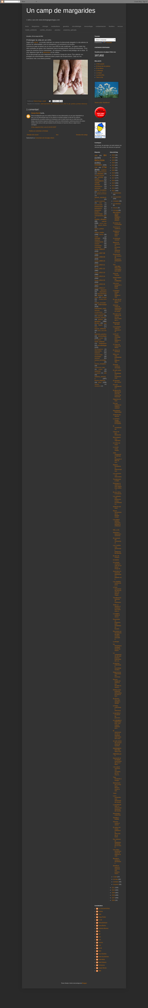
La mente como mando (116, 448)
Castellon (104, 170)
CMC (96, 167)
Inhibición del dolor (117, 507)
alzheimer (97, 188)
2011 (113, 887)
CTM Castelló (100, 64)
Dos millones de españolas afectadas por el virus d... (117, 843)
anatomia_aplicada (69, 30)
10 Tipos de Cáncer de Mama (117, 346)
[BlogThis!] (55, 101)
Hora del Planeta (116, 274)
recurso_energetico (100, 364)
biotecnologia (99, 214)
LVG (99, 945)
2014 (113, 185)
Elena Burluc (102, 925)
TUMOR (97, 183)
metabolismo (55, 26)
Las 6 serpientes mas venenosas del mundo (117, 799)
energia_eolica (103, 299)
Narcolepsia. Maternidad (117, 411)
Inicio (27, 26)
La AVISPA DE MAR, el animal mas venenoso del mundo (117, 808)
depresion (104, 290)
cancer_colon (103, 223)
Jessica (100, 942)
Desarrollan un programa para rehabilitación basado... (117, 624)
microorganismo (99, 349)
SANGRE (100, 177)
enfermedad (102, 304)
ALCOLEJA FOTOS (104, 908)
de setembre (117, 203)
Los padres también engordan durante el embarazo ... (117, 523)
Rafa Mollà (101, 959)
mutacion (97, 353)
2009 (113, 892)
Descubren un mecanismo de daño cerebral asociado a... (117, 635)
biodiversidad (99, 206)
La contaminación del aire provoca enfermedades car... (117, 657)
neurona (97, 358)
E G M (100, 920)
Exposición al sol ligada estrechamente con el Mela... (117, 761)
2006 (113, 900)
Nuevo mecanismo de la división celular (117, 514)
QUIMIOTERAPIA (99, 175)
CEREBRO (98, 165)
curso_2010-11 (100, 265)
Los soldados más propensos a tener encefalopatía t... (117, 500)
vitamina (97, 384)
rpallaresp (98, 371)
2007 (113, 898)
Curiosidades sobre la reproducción (117, 329)
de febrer (116, 882)
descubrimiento (102, 293)
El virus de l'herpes (116, 556)
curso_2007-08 (100, 253)
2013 (113, 188)
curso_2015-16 (100, 284)
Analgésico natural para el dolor (116, 233)
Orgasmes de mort (117, 399)
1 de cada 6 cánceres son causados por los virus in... (116, 771)
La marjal (99, 73)
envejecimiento (98, 312)
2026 (113, 155)
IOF (99, 934)
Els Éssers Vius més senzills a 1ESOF (116, 701)
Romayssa (101, 965)
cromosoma (56, 103)
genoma (97, 323)
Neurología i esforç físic (117, 814)
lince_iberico (98, 339)
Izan (99, 937)
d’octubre (116, 201)
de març (115, 879)
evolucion (100, 316)
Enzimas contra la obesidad (116, 366)
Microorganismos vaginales (117, 439)
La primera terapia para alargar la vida (116, 294)
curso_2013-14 (100, 276)
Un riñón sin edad (116, 443)
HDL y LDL (116, 530)
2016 (113, 180)
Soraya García (35, 113)
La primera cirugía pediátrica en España (117, 421)
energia (104, 297)
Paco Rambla (102, 954)
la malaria (116, 560)
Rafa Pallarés (102, 962)
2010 (113, 890)
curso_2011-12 (64, 103)
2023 (113, 162)
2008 (113, 895)
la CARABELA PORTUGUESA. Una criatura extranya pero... (117, 724)
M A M (100, 948)
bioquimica (35, 26)
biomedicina (98, 208)
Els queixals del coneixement (117, 540)
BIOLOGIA (100, 160)
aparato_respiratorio (100, 201)
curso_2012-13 (100, 272)
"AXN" (115, 793)
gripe (105, 323)
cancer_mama (102, 225)
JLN (99, 939)
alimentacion (98, 186)
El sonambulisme (117, 427)
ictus (96, 327)
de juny (115, 208)
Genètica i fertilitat (116, 818)
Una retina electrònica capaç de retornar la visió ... (117, 853)
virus (99, 382)
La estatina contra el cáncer (116, 615)
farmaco (100, 319)
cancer (104, 221)
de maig (115, 210)
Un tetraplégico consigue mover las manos (117, 647)
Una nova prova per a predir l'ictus (117, 286)
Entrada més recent (32, 135)
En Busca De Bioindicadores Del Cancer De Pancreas (117, 393)
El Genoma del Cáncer (117, 381)
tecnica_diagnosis (100, 380)
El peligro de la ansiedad (117, 223)
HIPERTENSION (102, 172)
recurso (120, 26)
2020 (113, 170)
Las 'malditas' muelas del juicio (117, 583)
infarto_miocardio (102, 330)
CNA (99, 914)
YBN (99, 971)
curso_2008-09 (100, 257)
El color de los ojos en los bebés (117, 301)
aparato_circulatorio (100, 190)
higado (100, 325)
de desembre (117, 193)
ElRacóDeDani (102, 922)
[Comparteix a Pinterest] (62, 101)
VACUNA (97, 184)
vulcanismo (98, 386)
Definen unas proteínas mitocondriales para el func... (117, 693)
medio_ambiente (31, 30)
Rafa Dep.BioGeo (103, 956)
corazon (97, 244)
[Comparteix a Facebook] (60, 101)
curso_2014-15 (100, 280)
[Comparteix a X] (57, 101)
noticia (36, 42)
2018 (113, 175)
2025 (113, 157)
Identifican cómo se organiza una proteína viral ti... (116, 869)
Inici (57, 135)
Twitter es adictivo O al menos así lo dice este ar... (117, 608)
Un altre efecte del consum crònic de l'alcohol (117, 743)
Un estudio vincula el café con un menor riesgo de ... (117, 566)
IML (99, 931)
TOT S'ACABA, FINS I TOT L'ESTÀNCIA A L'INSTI (117, 268)
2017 (113, 178)
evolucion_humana (100, 317)
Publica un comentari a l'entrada (38, 131)
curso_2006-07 (100, 249)
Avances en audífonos (116, 227)
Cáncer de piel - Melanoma (117, 433)
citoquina (97, 240)
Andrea (100, 911)
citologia (45, 26)
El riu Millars (99, 68)
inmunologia (88, 26)
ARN (96, 155)
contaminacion (101, 26)
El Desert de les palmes (103, 66)
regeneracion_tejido (100, 367)
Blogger (84, 983)
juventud (78, 103)
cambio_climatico (46, 30)
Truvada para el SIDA (117, 480)
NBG (99, 951)
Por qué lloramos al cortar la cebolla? (117, 406)
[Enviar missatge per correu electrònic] (49, 101)
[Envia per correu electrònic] (53, 101)
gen (70, 103)
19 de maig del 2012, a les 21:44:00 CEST (43, 127)
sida (105, 373)
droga (96, 297)
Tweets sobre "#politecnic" (102, 102)
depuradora (103, 292)
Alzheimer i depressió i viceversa (117, 534)
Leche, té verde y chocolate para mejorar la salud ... (117, 338)
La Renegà (99, 70)
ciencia (101, 234)
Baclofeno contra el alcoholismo (117, 861)
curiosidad (98, 247)
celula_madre (99, 232)
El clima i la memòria (116, 350)
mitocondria (98, 351)
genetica (66, 26)
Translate (109, 42)
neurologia (98, 356)
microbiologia (76, 26)
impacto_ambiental (100, 328)
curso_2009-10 (100, 261)
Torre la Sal (99, 77)
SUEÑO (97, 179)
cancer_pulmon (99, 229)
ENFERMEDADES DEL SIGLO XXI (117, 750)
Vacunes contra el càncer (116, 823)
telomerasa (46, 52)
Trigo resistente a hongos (117, 779)
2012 (113, 190)
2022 (113, 165)
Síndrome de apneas (117, 415)
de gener (116, 884)
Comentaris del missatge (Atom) (44, 138)
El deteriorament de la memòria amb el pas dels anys (117, 734)
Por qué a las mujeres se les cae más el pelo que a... (117, 317)
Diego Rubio (102, 917)
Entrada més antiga (82, 135)
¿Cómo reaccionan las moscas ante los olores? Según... (117, 591)
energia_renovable (100, 303)
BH (51, 103)
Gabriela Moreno (103, 928)
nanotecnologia (98, 354)
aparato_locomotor (102, 193)
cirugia (96, 236)
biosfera (111, 26)
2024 (113, 160)
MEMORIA (100, 173)
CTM (104, 167)
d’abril (115, 877)
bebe (100, 203)
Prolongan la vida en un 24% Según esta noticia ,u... (117, 486)
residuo (100, 369)
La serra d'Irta (100, 75)
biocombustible (98, 204)
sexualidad (97, 373)
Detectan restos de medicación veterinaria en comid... (117, 308)
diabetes (100, 295)
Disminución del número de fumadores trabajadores (117, 258)
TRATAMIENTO (99, 181)
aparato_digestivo (102, 192)
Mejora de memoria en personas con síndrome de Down (116, 247)
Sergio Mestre (102, 968)
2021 (113, 168)
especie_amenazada (100, 314)
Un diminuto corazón (116, 239)
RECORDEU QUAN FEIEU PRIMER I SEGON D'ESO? (117, 216)
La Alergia (116, 641)
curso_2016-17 (100, 288)
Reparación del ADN (116, 323)
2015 (113, 183)
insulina (101, 338)
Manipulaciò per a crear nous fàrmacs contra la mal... (117, 787)
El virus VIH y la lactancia (117, 492)
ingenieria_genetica (100, 334)
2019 (113, 173)
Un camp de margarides (60, 10)
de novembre (117, 197)
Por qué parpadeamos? (117, 386)
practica (57, 30)
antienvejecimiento (45, 103)
